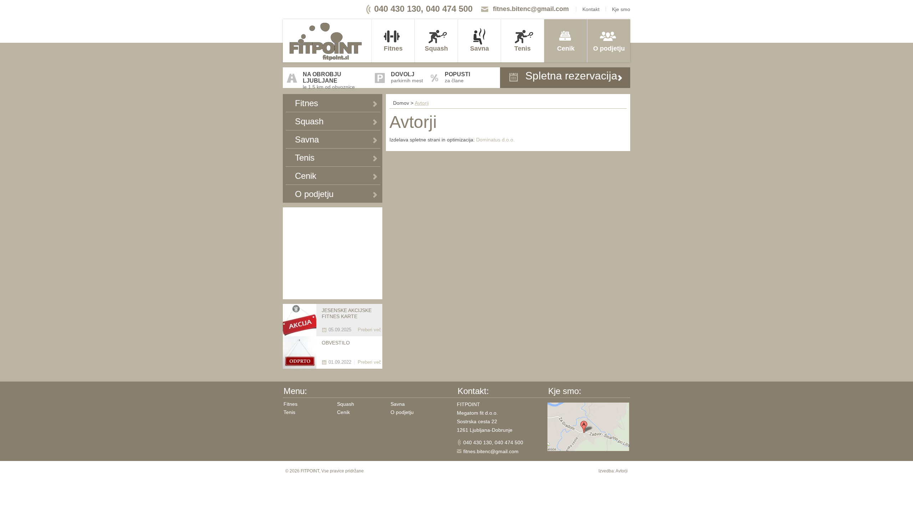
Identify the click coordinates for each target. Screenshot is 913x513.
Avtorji (422, 103)
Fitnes (393, 48)
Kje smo (621, 9)
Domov (401, 103)
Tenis (522, 48)
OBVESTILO (336, 343)
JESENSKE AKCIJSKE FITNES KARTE (347, 313)
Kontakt (591, 9)
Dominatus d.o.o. (495, 139)
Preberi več (369, 329)
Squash (436, 48)
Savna (479, 48)
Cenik (566, 48)
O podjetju (609, 48)
